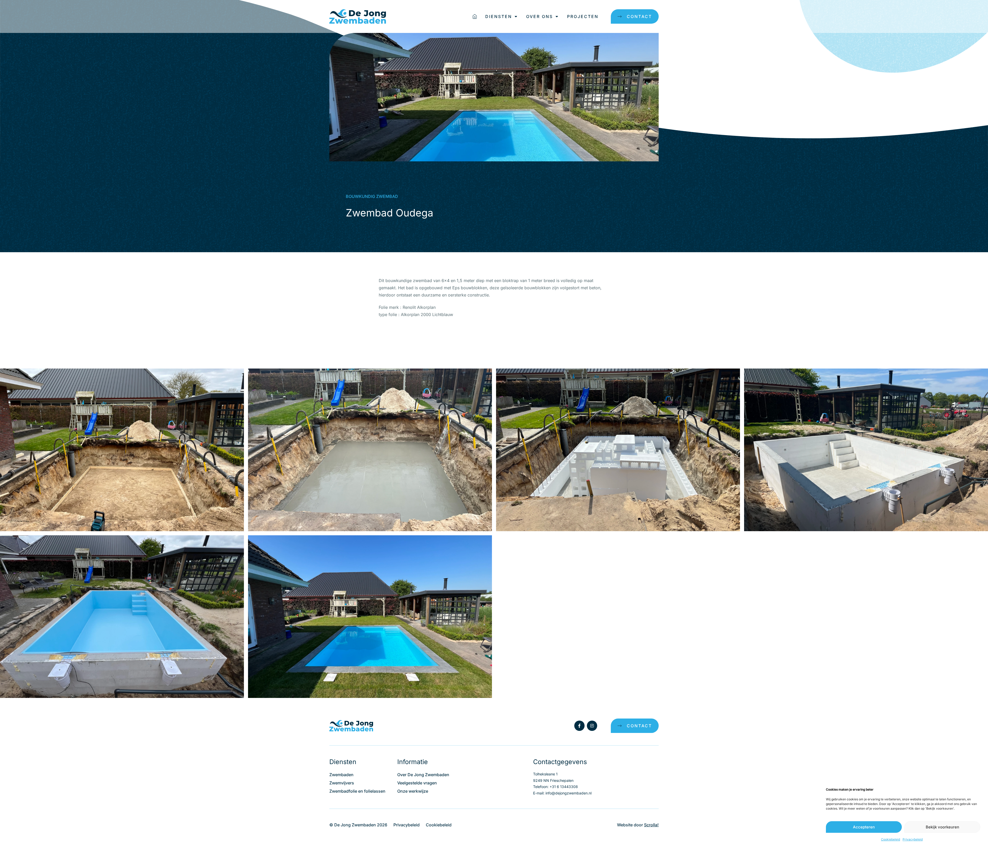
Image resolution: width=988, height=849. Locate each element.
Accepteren (864, 827)
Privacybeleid (913, 839)
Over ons (539, 16)
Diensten (498, 16)
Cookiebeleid (890, 839)
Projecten (582, 16)
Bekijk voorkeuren (942, 827)
